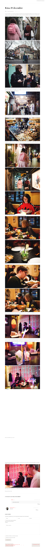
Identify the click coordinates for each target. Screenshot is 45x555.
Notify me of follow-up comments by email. (12, 535)
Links (43, 0)
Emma (12, 499)
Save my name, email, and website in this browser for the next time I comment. (10, 521)
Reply (39, 504)
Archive (41, 0)
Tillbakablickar (36, 544)
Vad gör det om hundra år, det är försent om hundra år (13, 545)
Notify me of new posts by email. (10, 537)
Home (37, 0)
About (39, 0)
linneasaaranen (10, 11)
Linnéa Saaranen (12, 507)
